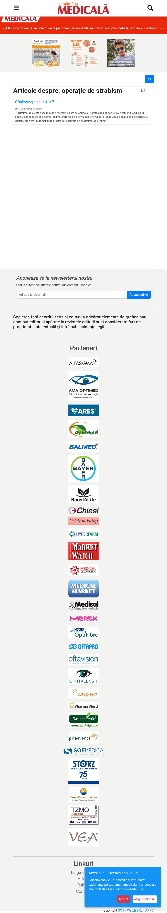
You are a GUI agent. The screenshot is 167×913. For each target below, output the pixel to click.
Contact (83, 891)
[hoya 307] (121, 53)
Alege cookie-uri (144, 899)
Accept (123, 899)
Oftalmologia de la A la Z (34, 102)
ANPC (149, 910)
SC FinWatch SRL (130, 910)
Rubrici (83, 885)
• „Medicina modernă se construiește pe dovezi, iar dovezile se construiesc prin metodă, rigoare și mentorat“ (80, 28)
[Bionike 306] (83, 53)
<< (149, 79)
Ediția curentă (83, 872)
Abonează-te (139, 295)
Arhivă (83, 878)
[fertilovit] (46, 53)
